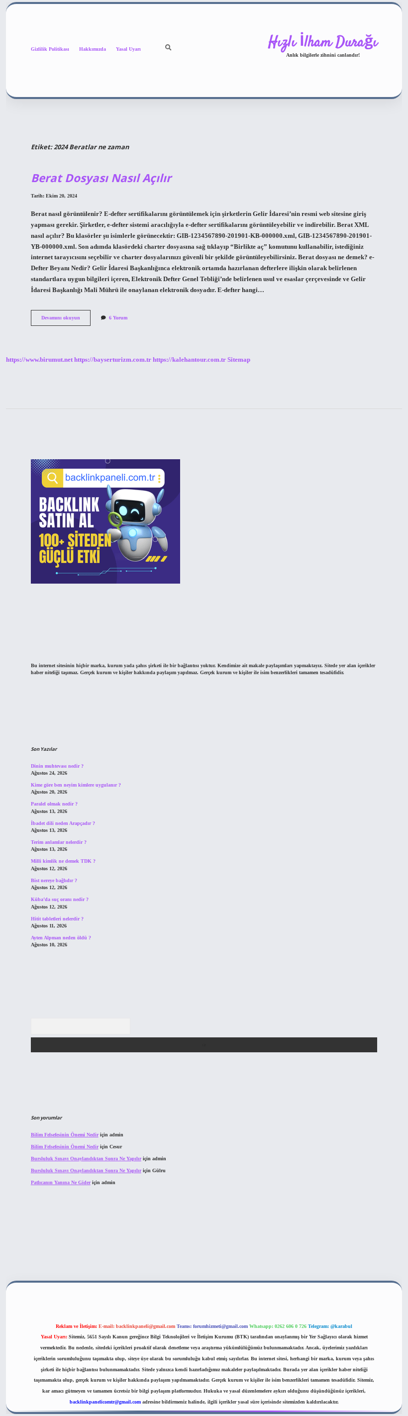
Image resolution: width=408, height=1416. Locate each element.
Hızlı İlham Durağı (322, 42)
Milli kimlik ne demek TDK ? (63, 861)
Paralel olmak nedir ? (54, 804)
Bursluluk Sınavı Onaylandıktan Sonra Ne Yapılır (86, 1158)
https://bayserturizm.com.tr (112, 359)
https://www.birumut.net (39, 359)
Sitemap (238, 359)
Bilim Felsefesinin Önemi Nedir (65, 1134)
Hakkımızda (92, 49)
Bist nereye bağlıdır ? (54, 880)
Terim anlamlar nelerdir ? (59, 842)
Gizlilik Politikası (50, 49)
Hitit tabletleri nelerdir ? (57, 918)
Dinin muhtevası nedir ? (57, 766)
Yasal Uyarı (128, 49)
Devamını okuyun (66, 320)
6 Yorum (118, 317)
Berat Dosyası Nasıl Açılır (101, 178)
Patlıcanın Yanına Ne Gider (61, 1182)
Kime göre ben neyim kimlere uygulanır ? (76, 785)
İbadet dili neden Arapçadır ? (63, 823)
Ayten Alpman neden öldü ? (61, 937)
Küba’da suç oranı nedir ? (60, 899)
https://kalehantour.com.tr (189, 359)
